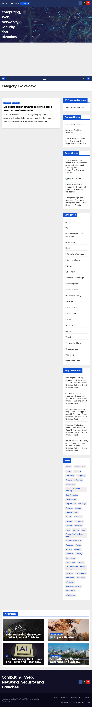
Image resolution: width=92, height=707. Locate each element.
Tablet (68, 337)
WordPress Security (73, 586)
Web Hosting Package (75, 107)
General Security (72, 512)
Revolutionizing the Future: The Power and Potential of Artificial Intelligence (24, 661)
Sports (68, 331)
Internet (7, 103)
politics (78, 545)
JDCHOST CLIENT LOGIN (81, 702)
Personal (69, 301)
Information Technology (76, 254)
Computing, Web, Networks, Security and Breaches (23, 682)
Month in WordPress (73, 541)
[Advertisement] (46, 59)
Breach (68, 471)
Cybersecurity (71, 242)
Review (68, 319)
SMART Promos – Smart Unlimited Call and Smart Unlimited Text (76, 385)
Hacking (69, 521)
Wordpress (70, 582)
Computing (81, 475)
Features (69, 508)
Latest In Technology (74, 278)
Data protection (72, 495)
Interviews (78, 526)
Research (69, 554)
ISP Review (15, 103)
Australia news (79, 467)
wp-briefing (70, 595)
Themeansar (6, 701)
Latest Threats (71, 289)
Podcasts (69, 545)
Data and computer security (73, 489)
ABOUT (87, 697)
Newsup (34, 699)
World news (70, 591)
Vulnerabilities (81, 573)
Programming (71, 307)
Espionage (82, 504)
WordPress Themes (74, 361)
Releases (77, 549)
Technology (70, 562)
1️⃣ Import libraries (73, 178)
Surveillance (70, 558)
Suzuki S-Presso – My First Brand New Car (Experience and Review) (76, 141)
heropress (79, 521)
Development (71, 499)
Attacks (69, 467)
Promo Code (70, 313)
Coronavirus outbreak (74, 480)
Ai (66, 222)
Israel (68, 530)
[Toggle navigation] (44, 78)
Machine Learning (73, 295)
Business (77, 471)
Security (79, 554)
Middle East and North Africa (74, 535)
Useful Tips (70, 355)
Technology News (73, 343)
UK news (81, 562)
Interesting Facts (72, 260)
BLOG (81, 697)
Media (84, 530)
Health (68, 248)
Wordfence (81, 578)
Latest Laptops (71, 284)
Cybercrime (70, 484)
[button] (84, 79)
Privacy (69, 549)
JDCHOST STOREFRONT (59, 697)
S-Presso (69, 325)
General (78, 508)
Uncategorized (71, 349)
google (69, 517)
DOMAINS (73, 697)
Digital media (71, 504)
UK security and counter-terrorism (75, 568)
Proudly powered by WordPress (13, 699)
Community (70, 475)
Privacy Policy (66, 702)
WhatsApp (70, 578)
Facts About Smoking (74, 124)
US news (69, 573)
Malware (76, 530)
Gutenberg (78, 517)
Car (67, 228)
